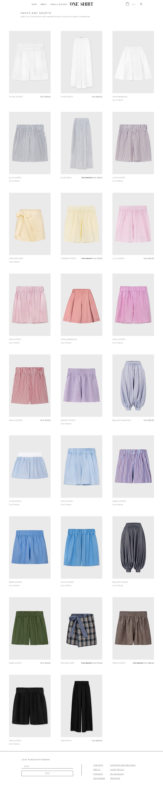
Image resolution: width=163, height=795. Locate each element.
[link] (127, 4)
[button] (34, 4)
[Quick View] (30, 62)
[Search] (141, 4)
